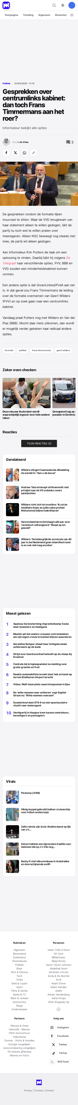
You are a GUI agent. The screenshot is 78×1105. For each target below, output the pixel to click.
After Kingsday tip (58, 1002)
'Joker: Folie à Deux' (58, 949)
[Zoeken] (54, 5)
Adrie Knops (59, 998)
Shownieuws (19, 961)
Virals (19, 979)
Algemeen (44, 14)
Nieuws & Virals (19, 1025)
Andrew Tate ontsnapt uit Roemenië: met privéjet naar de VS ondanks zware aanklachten (45, 490)
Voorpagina (11, 14)
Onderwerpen (19, 1009)
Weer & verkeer (19, 998)
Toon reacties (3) (39, 443)
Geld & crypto (19, 983)
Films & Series (19, 990)
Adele (58, 990)
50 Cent (58, 953)
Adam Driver (58, 983)
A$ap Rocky (59, 961)
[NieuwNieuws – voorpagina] (6, 5)
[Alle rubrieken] (71, 15)
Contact (49, 1090)
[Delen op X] (15, 153)
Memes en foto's (19, 1055)
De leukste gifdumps (19, 1051)
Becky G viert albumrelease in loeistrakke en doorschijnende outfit (45, 863)
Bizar (19, 968)
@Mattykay (58, 957)
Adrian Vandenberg (59, 994)
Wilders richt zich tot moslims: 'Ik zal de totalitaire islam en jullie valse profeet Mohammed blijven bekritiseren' (44, 507)
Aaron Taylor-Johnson (58, 964)
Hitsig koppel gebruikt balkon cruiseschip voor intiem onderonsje (45, 811)
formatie (9, 350)
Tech (19, 975)
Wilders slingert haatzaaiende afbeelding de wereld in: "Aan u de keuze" (45, 471)
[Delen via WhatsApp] (24, 153)
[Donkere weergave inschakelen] (63, 5)
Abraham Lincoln (58, 972)
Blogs (19, 1005)
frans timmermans (41, 350)
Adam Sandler (58, 987)
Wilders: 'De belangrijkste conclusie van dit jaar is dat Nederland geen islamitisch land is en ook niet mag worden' (46, 542)
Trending (28, 14)
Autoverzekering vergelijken (19, 1047)
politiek (22, 350)
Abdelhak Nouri (58, 968)
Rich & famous (19, 972)
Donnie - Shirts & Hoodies (19, 1040)
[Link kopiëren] (33, 153)
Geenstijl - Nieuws (19, 1029)
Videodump (19, 1036)
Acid (58, 979)
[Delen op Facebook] (6, 153)
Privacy (28, 1090)
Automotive (19, 1002)
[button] (7, 400)
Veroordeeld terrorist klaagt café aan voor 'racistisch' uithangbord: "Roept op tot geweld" (45, 524)
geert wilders (63, 350)
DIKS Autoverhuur (19, 1033)
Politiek (6, 83)
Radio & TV (19, 994)
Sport (19, 987)
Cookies (38, 1090)
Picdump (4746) (30, 792)
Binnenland (61, 14)
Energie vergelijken (19, 1044)
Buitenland (19, 957)
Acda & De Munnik (58, 975)
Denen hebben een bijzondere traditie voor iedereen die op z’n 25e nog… (46, 846)
